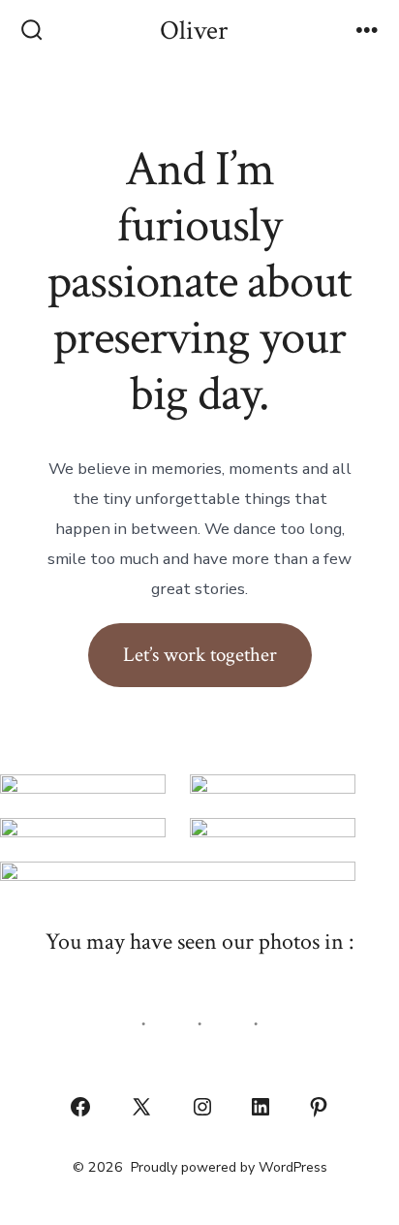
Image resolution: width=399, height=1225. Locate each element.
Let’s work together (200, 655)
